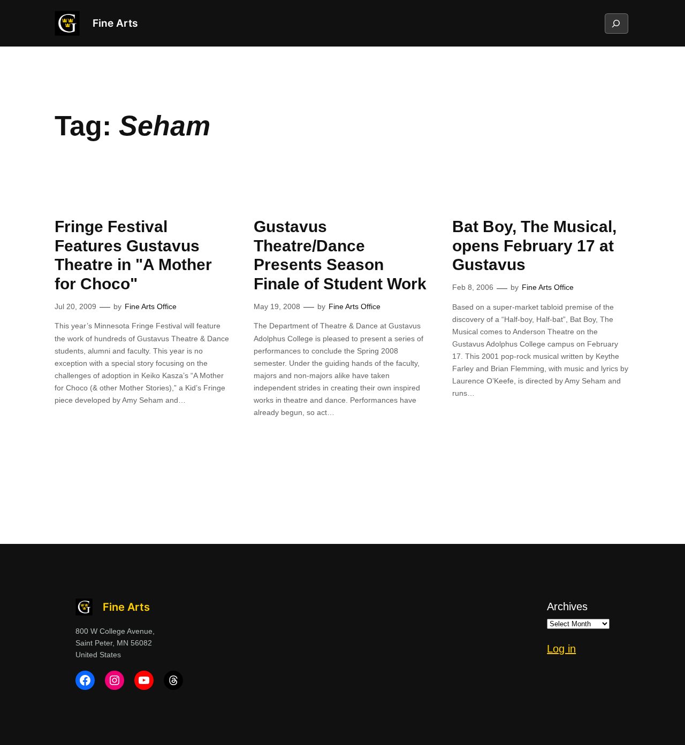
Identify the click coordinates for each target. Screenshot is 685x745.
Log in (561, 649)
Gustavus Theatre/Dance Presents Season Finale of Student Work (340, 255)
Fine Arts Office (151, 306)
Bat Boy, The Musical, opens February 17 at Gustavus (534, 245)
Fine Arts (115, 23)
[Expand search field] (616, 23)
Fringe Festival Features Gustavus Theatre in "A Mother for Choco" (133, 255)
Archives (567, 606)
